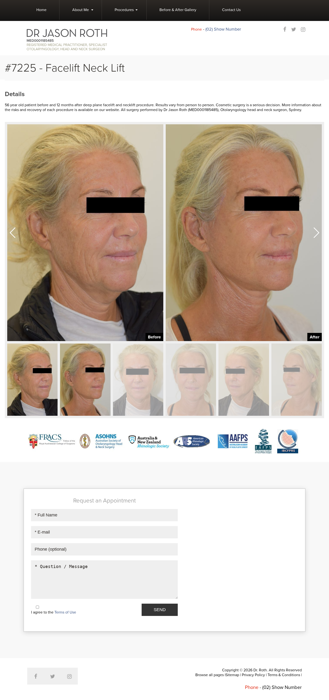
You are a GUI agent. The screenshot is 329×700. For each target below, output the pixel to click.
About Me (80, 9)
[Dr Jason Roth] (67, 39)
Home (41, 9)
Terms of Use (65, 612)
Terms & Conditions (284, 675)
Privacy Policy (253, 675)
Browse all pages (209, 675)
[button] (316, 232)
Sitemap (232, 675)
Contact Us (231, 9)
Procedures (124, 9)
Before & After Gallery (177, 9)
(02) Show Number (223, 29)
